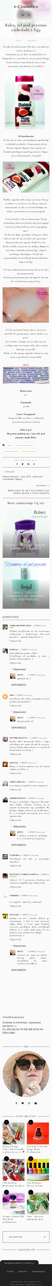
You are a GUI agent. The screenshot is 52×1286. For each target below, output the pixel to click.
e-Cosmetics (26, 6)
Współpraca (38, 1272)
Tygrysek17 (15, 855)
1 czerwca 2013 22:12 (27, 763)
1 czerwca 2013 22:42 (35, 782)
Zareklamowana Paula (20, 626)
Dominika (14, 896)
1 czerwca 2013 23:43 (35, 798)
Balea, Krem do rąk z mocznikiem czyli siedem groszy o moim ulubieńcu (29, 491)
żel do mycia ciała (29, 451)
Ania (12, 695)
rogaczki (14, 915)
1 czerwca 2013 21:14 (28, 650)
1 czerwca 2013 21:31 (23, 695)
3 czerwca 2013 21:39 (36, 675)
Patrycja (14, 650)
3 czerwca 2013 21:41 (36, 951)
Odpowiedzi (19, 669)
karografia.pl (34, 1284)
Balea (10, 445)
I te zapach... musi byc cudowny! (25, 902)
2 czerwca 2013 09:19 (28, 896)
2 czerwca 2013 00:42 (29, 855)
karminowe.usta (18, 798)
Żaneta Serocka (18, 782)
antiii (20, 675)
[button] (12, 13)
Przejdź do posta (26, 554)
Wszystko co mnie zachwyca (24, 874)
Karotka (14, 763)
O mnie (10, 1272)
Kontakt (22, 1272)
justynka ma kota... (19, 738)
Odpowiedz (15, 640)
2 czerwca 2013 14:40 (28, 915)
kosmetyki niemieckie (25, 445)
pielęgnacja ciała (11, 451)
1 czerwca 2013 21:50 (38, 738)
